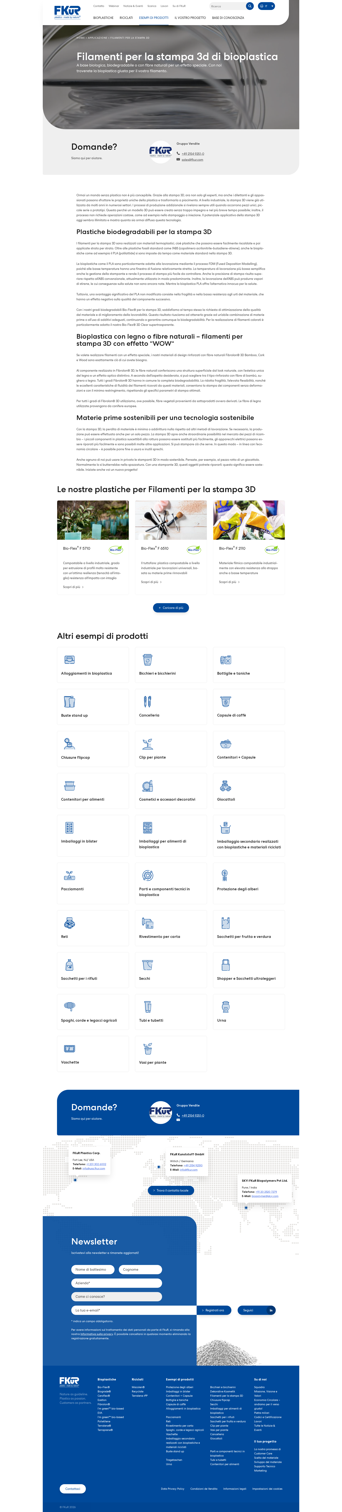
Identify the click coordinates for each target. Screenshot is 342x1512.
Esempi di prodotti (154, 18)
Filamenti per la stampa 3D (226, 1396)
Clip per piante (219, 1426)
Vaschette (172, 1434)
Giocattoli (216, 1438)
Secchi (214, 1404)
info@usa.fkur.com (93, 1168)
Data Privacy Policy (172, 1489)
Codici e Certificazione (267, 1417)
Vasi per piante (219, 1430)
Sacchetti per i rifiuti (222, 1417)
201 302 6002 (97, 1164)
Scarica (151, 6)
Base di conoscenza (228, 18)
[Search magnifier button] (250, 6)
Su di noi (260, 1379)
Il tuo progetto (265, 1441)
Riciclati (126, 18)
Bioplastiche (103, 18)
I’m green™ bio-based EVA (111, 1411)
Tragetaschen (174, 1460)
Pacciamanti (173, 1417)
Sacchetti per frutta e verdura (228, 1421)
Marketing (260, 1470)
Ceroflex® (104, 1396)
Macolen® (138, 1387)
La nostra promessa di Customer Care (267, 1451)
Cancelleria (217, 1434)
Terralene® (104, 1426)
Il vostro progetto (190, 18)
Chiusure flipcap (220, 1400)
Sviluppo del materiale (268, 1462)
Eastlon (102, 1400)
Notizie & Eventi (133, 6)
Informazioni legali (234, 1489)
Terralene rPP (139, 1396)
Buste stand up (175, 1451)
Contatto (98, 6)
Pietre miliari (261, 1413)
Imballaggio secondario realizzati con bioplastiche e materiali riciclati (183, 1443)
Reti (168, 1421)
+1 (87, 1164)
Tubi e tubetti (218, 1460)
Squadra (259, 1387)
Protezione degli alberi (179, 1387)
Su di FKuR (179, 6)
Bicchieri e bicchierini (223, 1387)
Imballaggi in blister (178, 1391)
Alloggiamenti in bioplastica (183, 1408)
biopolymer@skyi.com (265, 1196)
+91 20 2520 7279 (266, 1192)
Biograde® (104, 1391)
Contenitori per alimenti (224, 1464)
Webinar (114, 6)
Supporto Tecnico (264, 1466)
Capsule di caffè (176, 1404)
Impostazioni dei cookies (267, 1489)
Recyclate (137, 1391)
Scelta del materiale (266, 1458)
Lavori (164, 6)
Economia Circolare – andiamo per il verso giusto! (267, 1404)
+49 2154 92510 (193, 1165)
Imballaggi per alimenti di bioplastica (226, 1411)
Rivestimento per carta (179, 1426)
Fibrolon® (104, 1404)
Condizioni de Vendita (203, 1489)
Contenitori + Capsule (179, 1396)
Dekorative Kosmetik (222, 1391)
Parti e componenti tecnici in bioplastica (227, 1453)
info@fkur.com (189, 1170)
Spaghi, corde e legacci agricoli (185, 1430)
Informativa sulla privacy (97, 1334)
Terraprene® (105, 1430)
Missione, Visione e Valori (265, 1394)
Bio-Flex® (104, 1387)
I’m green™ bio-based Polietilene (111, 1419)
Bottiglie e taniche (177, 1400)
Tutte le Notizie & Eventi (264, 1428)
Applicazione (97, 37)
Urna (169, 1464)
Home (81, 37)
